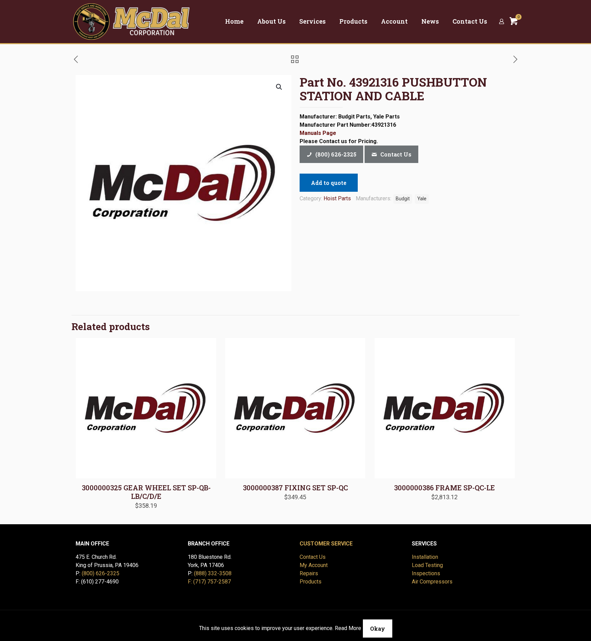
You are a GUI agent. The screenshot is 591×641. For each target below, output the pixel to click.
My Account (314, 565)
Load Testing (427, 565)
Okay (377, 628)
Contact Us (313, 557)
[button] (279, 87)
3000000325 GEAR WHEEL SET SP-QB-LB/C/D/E (146, 492)
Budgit (403, 199)
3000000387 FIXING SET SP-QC (295, 487)
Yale (421, 199)
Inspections (426, 573)
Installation (425, 557)
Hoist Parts (337, 198)
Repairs (309, 573)
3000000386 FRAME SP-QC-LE (444, 487)
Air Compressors (432, 581)
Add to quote (328, 182)
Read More (348, 628)
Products (310, 581)
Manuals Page (318, 133)
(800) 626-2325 (100, 573)
